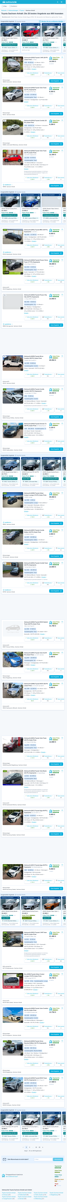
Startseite (4, 10)
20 (39, 1147)
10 (36, 1147)
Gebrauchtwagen (13, 10)
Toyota (22, 10)
